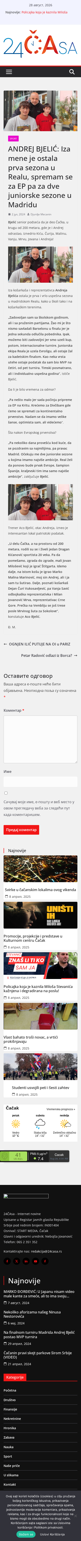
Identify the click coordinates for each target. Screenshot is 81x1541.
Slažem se (26, 1534)
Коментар (14, 710)
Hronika (10, 1428)
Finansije (10, 1409)
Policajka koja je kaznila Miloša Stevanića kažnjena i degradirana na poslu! (38, 989)
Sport (13, 138)
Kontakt (10, 1484)
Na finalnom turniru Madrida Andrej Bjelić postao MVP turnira (39, 1334)
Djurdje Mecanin (41, 214)
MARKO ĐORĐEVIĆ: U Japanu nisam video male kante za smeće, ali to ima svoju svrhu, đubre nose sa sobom (39, 1294)
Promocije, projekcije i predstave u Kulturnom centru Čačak (33, 938)
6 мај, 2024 (16, 1323)
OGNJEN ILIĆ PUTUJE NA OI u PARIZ (39, 644)
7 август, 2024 (18, 1303)
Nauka (9, 1447)
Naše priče (12, 1466)
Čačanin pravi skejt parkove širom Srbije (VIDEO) (38, 1355)
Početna (10, 1390)
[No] (75, 1516)
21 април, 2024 (19, 1364)
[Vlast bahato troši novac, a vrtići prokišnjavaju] (40, 1016)
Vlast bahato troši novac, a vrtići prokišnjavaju (31, 1039)
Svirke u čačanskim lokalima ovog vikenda (40, 890)
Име (7, 771)
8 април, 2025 (20, 896)
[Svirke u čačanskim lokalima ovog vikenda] (40, 868)
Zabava (9, 1437)
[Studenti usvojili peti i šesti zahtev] (40, 1066)
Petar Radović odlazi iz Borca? (46, 655)
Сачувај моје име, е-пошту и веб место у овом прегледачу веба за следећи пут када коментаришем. (39, 808)
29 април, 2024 (19, 1344)
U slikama (11, 1475)
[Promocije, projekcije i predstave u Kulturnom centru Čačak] (40, 915)
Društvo (10, 1400)
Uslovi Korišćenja (52, 1534)
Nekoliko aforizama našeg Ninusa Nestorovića (32, 1314)
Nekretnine (12, 1419)
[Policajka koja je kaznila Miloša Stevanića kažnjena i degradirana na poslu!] (40, 965)
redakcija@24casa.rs (46, 1251)
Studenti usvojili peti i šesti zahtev (40, 1088)
